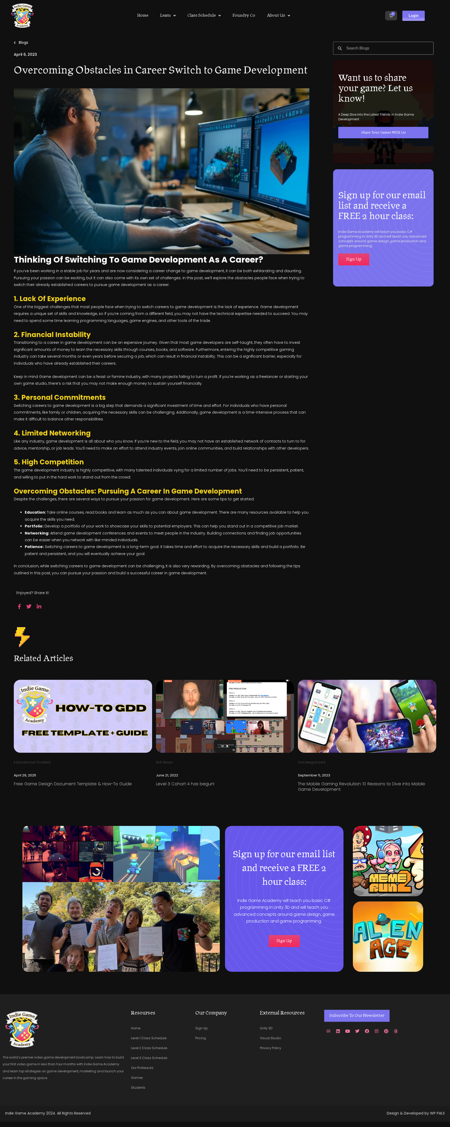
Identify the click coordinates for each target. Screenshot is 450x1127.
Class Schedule (202, 16)
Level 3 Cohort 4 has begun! (185, 784)
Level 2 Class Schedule (149, 1048)
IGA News (164, 762)
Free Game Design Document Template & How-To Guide (73, 784)
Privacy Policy (270, 1048)
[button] (168, 16)
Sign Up (201, 1028)
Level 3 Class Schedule (149, 1058)
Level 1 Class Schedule (148, 1038)
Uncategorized (311, 762)
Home (142, 16)
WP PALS (437, 1113)
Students (138, 1087)
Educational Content (32, 762)
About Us (276, 16)
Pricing (200, 1038)
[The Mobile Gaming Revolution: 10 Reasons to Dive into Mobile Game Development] (367, 716)
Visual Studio (270, 1038)
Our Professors (142, 1068)
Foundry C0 (244, 16)
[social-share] (19, 606)
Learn (165, 16)
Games (137, 1077)
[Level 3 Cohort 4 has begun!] (225, 716)
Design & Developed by (408, 1113)
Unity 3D (266, 1028)
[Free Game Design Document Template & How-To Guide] (83, 716)
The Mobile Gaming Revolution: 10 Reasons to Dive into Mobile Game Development (361, 787)
